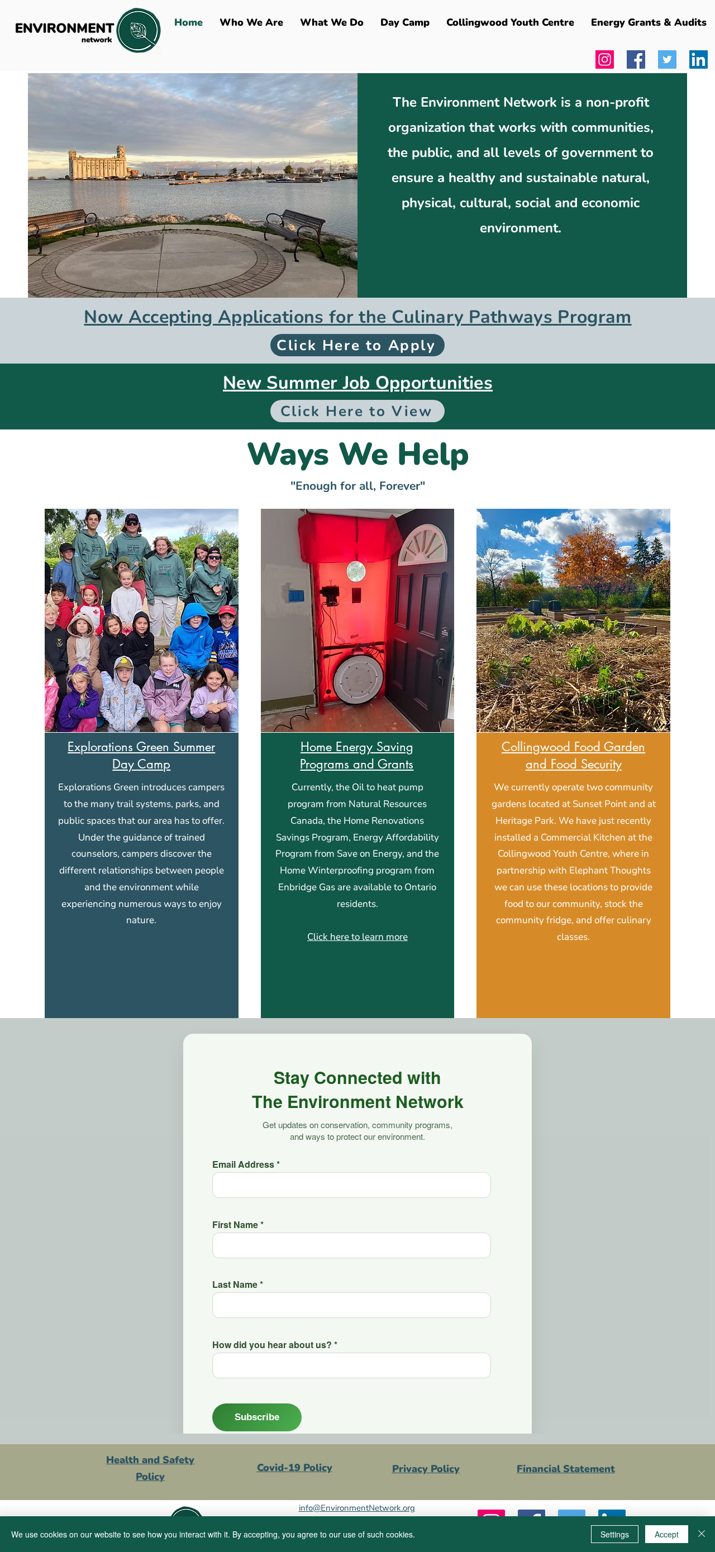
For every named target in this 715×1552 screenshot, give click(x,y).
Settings (614, 1534)
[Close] (701, 1534)
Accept (667, 1534)
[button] (332, 22)
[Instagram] (604, 59)
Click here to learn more (357, 936)
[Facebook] (636, 59)
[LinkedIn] (698, 59)
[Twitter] (667, 59)
